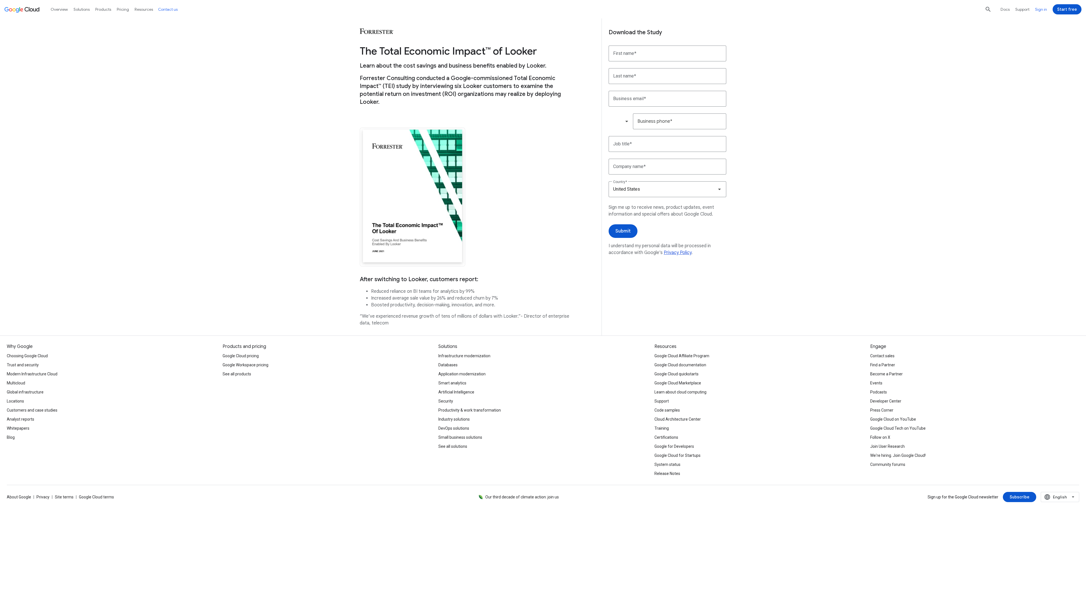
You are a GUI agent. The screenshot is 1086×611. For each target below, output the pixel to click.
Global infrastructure (25, 392)
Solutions (82, 9)
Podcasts (878, 392)
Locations (15, 401)
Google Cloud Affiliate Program (681, 356)
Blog (11, 437)
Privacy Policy (677, 252)
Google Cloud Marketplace (677, 383)
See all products (237, 374)
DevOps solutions (453, 428)
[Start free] (1067, 9)
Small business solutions (460, 437)
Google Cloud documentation (680, 365)
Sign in (1041, 9)
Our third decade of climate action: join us (522, 497)
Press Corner (881, 410)
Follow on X (880, 437)
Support (1022, 9)
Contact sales (882, 356)
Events (876, 383)
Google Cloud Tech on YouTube (898, 428)
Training (661, 428)
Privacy (42, 497)
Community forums (887, 464)
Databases (448, 365)
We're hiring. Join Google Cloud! (898, 455)
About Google (19, 497)
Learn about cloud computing (680, 392)
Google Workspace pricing (245, 365)
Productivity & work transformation (469, 410)
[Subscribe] (1019, 497)
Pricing (123, 9)
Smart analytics (452, 383)
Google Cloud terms (96, 497)
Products (103, 9)
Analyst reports (20, 419)
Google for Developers (674, 446)
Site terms (64, 497)
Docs (1005, 9)
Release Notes (667, 473)
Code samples (667, 410)
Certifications (666, 437)
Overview (59, 9)
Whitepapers (18, 428)
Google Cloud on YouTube (893, 419)
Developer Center (885, 401)
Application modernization (462, 374)
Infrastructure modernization (464, 356)
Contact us (168, 9)
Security (445, 401)
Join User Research (887, 446)
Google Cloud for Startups (677, 455)
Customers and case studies (32, 410)
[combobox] (620, 121)
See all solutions (452, 446)
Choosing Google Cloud (27, 356)
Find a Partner (882, 365)
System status (667, 464)
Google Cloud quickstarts (676, 374)
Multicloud (16, 383)
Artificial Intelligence (456, 392)
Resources (144, 9)
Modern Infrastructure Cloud (32, 374)
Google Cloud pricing (241, 356)
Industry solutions (454, 419)
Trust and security (23, 365)
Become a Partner (886, 374)
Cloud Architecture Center (677, 419)
